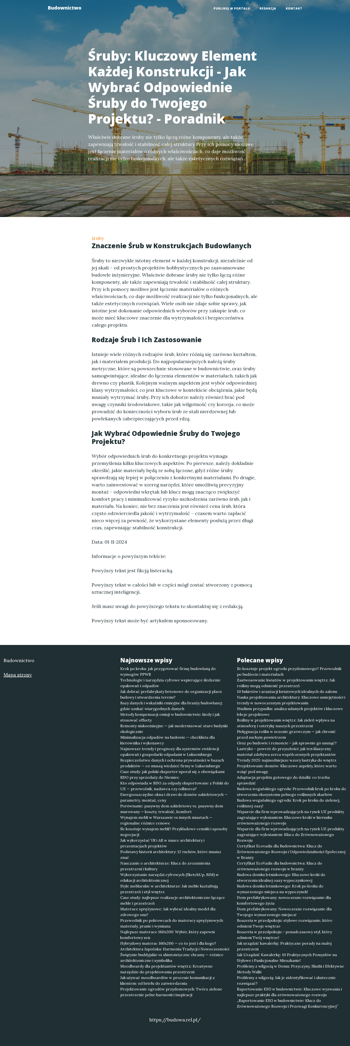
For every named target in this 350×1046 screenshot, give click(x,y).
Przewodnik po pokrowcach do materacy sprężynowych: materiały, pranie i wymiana (172, 923)
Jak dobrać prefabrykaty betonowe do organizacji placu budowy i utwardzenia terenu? (171, 694)
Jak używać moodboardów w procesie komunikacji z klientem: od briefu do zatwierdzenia (167, 980)
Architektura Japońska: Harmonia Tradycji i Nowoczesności (174, 949)
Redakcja (268, 8)
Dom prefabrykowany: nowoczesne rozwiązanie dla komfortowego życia (284, 900)
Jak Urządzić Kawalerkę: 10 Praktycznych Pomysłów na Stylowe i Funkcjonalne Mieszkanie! (287, 957)
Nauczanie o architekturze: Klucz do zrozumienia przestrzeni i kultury (165, 866)
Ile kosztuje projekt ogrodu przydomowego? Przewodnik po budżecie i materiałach (289, 671)
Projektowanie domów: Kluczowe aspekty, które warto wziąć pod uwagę (287, 768)
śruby (98, 238)
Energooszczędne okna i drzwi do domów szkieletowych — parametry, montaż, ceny (174, 797)
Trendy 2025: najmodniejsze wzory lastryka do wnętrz (286, 760)
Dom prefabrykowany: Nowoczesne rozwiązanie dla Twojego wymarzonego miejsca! (284, 912)
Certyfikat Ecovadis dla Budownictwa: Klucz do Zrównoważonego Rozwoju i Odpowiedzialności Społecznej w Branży (291, 852)
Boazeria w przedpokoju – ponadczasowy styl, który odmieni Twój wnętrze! (284, 934)
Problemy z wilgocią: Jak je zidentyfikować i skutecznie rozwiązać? (286, 980)
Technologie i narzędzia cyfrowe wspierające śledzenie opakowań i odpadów (170, 683)
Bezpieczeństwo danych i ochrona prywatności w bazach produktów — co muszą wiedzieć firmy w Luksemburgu (172, 763)
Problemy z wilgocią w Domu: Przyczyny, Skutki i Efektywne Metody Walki (290, 969)
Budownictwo (64, 8)
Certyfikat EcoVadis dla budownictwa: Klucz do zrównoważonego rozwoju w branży (279, 866)
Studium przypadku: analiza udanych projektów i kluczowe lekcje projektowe (290, 711)
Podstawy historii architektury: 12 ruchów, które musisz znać (170, 854)
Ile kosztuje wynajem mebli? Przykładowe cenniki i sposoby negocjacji (173, 831)
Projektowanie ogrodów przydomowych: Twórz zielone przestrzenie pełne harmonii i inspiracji (171, 992)
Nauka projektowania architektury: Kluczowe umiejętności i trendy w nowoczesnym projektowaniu (291, 700)
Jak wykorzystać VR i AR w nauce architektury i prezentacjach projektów (162, 843)
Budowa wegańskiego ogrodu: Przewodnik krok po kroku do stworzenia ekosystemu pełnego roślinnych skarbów (291, 791)
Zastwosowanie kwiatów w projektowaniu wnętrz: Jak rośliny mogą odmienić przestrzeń (286, 683)
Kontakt (294, 8)
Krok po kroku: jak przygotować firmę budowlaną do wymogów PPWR (168, 671)
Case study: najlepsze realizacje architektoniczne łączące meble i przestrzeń (172, 900)
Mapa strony (18, 675)
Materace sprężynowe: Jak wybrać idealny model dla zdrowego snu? (167, 912)
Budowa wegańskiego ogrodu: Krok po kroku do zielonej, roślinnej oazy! (288, 803)
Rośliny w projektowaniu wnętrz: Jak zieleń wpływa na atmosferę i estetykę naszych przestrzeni (286, 723)
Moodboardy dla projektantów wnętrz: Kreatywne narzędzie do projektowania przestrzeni (166, 969)
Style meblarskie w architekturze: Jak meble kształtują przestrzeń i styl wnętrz (169, 889)
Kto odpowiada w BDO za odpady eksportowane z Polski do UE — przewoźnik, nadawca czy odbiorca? (174, 786)
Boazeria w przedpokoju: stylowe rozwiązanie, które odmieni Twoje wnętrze (284, 923)
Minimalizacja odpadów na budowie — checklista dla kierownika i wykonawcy (167, 740)
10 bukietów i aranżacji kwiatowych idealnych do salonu (287, 691)
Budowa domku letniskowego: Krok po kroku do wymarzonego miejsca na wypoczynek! (280, 889)
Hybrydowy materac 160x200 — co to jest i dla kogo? (168, 943)
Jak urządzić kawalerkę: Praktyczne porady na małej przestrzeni (284, 946)
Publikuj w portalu (232, 8)
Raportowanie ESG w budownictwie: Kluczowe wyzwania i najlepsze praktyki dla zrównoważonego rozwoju (289, 992)
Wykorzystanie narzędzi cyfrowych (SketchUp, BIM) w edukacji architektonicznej (169, 877)
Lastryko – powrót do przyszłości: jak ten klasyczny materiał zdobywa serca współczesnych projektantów (286, 751)
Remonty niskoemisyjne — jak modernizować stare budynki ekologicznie (174, 728)
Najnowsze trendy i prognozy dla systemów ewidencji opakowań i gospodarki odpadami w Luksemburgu (169, 751)
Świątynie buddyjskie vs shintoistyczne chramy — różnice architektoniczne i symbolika (171, 957)
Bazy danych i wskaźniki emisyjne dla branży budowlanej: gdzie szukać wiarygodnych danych (171, 706)
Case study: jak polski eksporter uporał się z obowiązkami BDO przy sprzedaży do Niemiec (172, 774)
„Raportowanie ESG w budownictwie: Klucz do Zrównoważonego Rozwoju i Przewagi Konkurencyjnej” (287, 1003)
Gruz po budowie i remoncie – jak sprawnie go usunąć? (287, 743)
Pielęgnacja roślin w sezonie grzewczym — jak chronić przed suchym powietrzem (286, 734)
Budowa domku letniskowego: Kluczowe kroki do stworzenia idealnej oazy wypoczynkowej (281, 877)
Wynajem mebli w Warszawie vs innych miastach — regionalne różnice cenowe (166, 820)
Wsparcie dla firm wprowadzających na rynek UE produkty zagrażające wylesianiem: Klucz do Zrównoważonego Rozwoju (290, 834)
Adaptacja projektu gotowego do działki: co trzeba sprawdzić (283, 780)
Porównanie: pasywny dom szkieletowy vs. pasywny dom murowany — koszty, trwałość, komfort (171, 809)
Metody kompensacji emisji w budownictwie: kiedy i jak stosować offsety (170, 717)
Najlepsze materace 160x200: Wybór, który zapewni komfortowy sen (167, 934)
